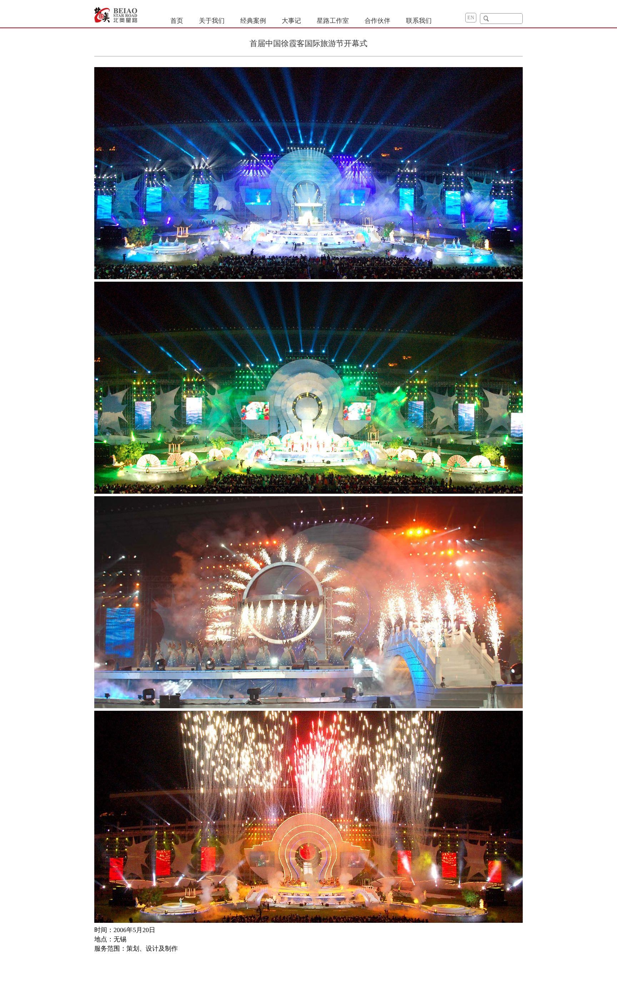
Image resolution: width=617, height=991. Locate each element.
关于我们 (212, 20)
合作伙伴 (377, 20)
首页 (176, 20)
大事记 (291, 20)
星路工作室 (333, 20)
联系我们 (419, 20)
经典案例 (253, 20)
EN (470, 17)
